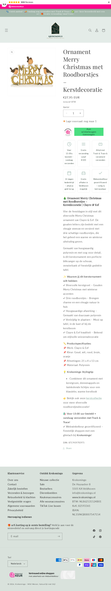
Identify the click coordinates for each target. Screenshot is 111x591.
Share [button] (69, 448)
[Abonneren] (58, 536)
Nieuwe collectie (49, 479)
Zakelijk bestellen (18, 488)
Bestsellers (46, 488)
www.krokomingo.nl (84, 497)
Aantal (66, 107)
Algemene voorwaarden (21, 505)
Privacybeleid (15, 510)
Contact (12, 484)
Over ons (13, 479)
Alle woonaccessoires (52, 501)
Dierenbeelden (48, 492)
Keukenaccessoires (50, 497)
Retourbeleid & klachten (22, 497)
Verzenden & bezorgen (21, 492)
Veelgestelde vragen (19, 501)
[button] (6, 30)
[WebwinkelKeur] (68, 132)
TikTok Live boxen (50, 505)
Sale (42, 484)
